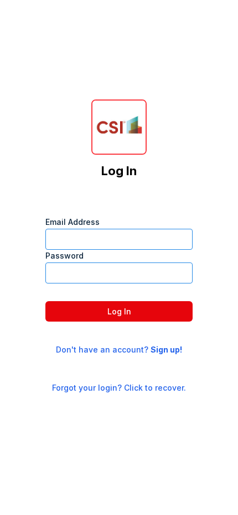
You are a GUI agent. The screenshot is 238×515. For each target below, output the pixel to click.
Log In (119, 311)
